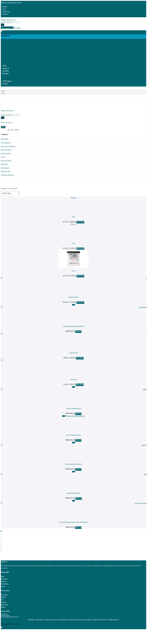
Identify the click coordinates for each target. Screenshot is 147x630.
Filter (3, 127)
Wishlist (3, 607)
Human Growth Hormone (8, 61)
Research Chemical (6, 160)
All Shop (5, 71)
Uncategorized (5, 168)
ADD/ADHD (4, 41)
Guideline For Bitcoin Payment (9, 76)
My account (4, 579)
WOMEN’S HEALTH (7, 59)
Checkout (5, 14)
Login (4, 9)
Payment (5, 73)
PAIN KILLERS (5, 49)
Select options (80, 221)
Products (3, 581)
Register (4, 6)
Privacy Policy (5, 584)
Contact (5, 83)
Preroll (3, 51)
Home (4, 66)
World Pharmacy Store (26, 624)
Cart (2, 599)
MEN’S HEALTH (6, 46)
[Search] (2, 24)
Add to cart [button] (78, 331)
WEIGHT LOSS (5, 56)
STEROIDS (4, 54)
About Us (5, 68)
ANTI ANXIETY (6, 44)
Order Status (6, 11)
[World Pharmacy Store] (8, 19)
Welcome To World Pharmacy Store (11, 2)
